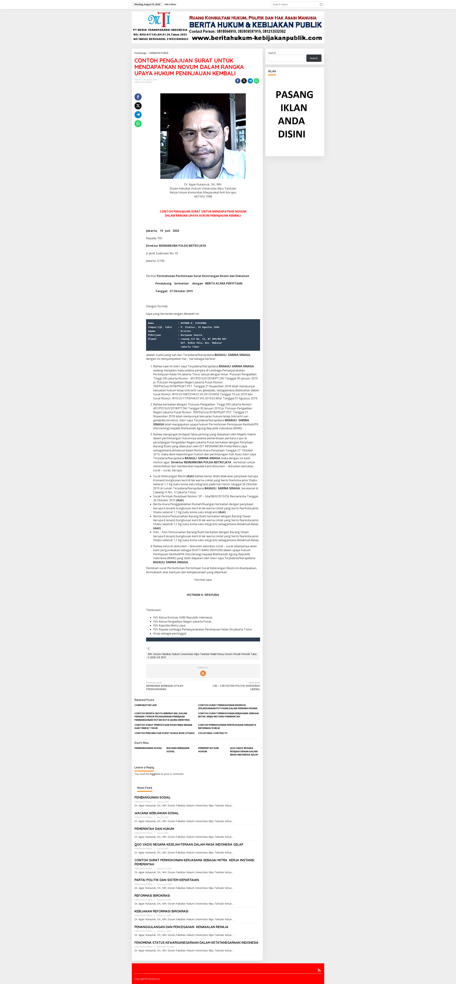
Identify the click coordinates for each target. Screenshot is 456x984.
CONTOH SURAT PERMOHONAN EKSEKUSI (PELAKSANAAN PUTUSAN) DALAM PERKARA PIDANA (227, 706)
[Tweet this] (244, 81)
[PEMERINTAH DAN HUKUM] (233, 836)
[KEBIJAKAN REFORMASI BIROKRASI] (233, 919)
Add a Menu (170, 4)
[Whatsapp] (256, 81)
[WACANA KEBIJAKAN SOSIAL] (233, 821)
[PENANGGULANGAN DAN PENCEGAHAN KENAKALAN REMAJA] (233, 935)
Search (272, 53)
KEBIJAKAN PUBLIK (159, 53)
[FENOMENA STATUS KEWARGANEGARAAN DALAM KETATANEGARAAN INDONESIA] (233, 950)
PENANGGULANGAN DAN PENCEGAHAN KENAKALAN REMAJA (181, 927)
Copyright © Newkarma (147, 978)
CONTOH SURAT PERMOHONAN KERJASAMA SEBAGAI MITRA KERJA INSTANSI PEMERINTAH (228, 715)
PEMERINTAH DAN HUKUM (154, 829)
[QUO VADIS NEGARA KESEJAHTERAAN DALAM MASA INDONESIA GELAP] (233, 852)
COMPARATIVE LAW (145, 705)
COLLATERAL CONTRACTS (212, 733)
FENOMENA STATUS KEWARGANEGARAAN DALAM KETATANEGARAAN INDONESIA (196, 943)
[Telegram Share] (250, 81)
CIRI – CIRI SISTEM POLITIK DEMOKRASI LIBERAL (236, 686)
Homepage (140, 53)
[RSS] (203, 673)
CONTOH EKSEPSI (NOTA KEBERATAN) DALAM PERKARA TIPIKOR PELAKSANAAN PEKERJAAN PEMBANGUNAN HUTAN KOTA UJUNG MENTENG (162, 716)
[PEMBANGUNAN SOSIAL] (233, 805)
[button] (321, 4)
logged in (155, 774)
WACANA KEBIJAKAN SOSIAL (156, 813)
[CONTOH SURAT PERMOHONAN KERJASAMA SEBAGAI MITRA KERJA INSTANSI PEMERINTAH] (233, 872)
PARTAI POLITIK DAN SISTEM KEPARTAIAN (166, 880)
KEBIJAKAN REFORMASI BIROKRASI (161, 911)
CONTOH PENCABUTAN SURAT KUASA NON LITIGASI (164, 733)
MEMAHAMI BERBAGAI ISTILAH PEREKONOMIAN (164, 686)
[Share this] (237, 81)
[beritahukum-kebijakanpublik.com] (228, 27)
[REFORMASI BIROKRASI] (233, 903)
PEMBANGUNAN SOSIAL (148, 748)
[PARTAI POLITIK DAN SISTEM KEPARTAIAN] (233, 888)
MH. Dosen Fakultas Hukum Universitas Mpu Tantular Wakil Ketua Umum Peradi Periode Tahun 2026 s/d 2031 (202, 655)
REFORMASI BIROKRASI (152, 896)
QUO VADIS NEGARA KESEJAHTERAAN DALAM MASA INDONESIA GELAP (244, 751)
